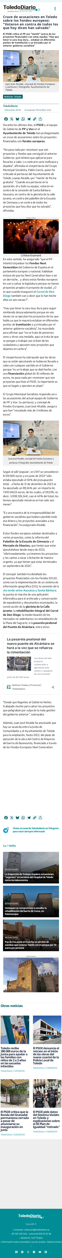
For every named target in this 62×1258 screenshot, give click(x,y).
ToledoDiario (10, 105)
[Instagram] (22, 1252)
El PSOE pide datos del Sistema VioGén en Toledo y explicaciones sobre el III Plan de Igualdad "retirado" (46, 1119)
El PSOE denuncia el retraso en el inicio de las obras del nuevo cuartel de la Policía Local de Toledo (46, 1055)
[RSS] (46, 1252)
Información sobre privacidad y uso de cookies (23, 1242)
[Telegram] (34, 1252)
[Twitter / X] (28, 1252)
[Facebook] (16, 1252)
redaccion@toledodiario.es (37, 1229)
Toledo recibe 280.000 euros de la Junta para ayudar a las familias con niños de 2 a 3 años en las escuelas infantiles (14, 1057)
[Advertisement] (31, 784)
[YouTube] (40, 1252)
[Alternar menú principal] (55, 9)
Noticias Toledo (13, 96)
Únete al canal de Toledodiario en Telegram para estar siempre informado (36, 830)
